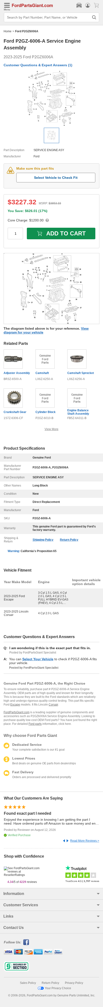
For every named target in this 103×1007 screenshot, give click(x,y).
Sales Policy (28, 983)
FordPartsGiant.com (16, 712)
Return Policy (69, 539)
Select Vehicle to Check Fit (56, 178)
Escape (15, 704)
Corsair (53, 704)
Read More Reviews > (84, 840)
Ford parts (35, 724)
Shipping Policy (43, 539)
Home (7, 31)
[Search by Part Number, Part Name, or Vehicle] (94, 17)
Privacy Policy (74, 983)
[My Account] (88, 5)
